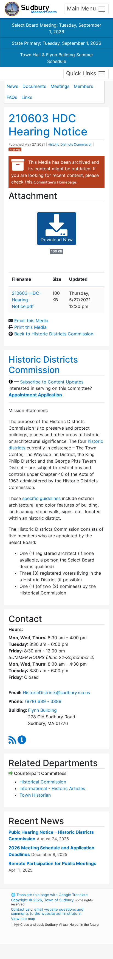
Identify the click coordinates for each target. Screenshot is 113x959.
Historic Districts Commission (70, 144)
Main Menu (82, 8)
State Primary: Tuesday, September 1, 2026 (56, 43)
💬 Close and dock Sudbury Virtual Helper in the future (57, 924)
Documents (34, 86)
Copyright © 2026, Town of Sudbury (42, 900)
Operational (45, 956)
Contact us (20, 909)
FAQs (12, 97)
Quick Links (82, 73)
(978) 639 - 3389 (43, 701)
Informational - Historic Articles (52, 788)
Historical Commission (42, 782)
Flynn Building (42, 710)
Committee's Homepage (55, 182)
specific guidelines (41, 498)
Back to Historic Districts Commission (53, 334)
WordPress (35, 929)
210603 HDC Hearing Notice (48, 125)
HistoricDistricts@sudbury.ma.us (56, 692)
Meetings (59, 86)
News (12, 86)
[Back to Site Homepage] (30, 9)
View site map (23, 918)
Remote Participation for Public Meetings (52, 863)
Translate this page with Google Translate (49, 895)
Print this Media (30, 327)
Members (83, 86)
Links (26, 97)
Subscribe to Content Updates (51, 381)
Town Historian (35, 795)
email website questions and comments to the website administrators (47, 911)
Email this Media (31, 320)
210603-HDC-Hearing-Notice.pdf (26, 299)
